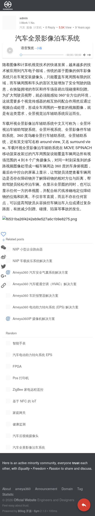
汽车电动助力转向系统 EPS (32, 354)
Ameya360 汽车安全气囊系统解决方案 (40, 272)
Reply (50, 27)
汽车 (22, 27)
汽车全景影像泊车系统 (29, 447)
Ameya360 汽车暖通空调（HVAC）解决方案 (45, 283)
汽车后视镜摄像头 (26, 435)
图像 (29, 27)
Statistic (8, 494)
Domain (67, 488)
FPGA (17, 366)
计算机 (37, 27)
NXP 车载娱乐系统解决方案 (32, 260)
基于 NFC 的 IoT (24, 401)
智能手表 (19, 343)
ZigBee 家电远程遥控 (28, 389)
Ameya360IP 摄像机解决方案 (34, 318)
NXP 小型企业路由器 (28, 249)
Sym (36, 511)
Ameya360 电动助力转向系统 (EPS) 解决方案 (45, 307)
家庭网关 (19, 412)
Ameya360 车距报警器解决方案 (35, 295)
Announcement (46, 488)
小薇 (39, 48)
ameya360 (23, 488)
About (6, 488)
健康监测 (19, 424)
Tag (80, 488)
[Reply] (83, 504)
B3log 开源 (25, 511)
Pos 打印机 (21, 377)
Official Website (25, 499)
